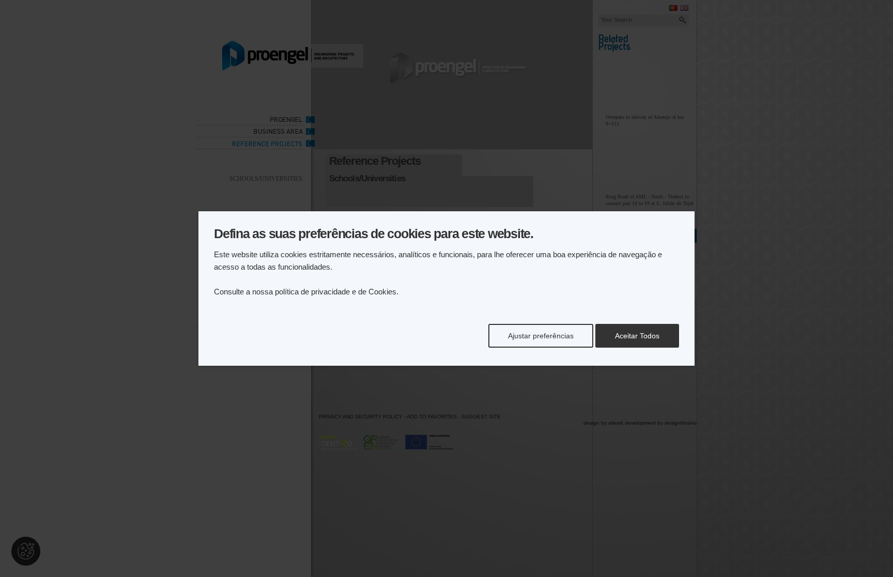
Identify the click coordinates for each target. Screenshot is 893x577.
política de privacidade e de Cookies (335, 291)
